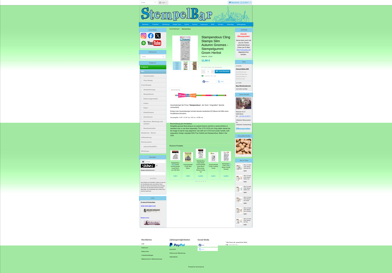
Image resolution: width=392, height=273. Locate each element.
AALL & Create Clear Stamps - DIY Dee (247, 220)
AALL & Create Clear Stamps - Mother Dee (247, 177)
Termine (194, 24)
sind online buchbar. (242, 89)
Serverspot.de (200, 267)
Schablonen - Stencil (148, 133)
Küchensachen (146, 142)
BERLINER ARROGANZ (148, 206)
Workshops (166, 24)
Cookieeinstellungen (147, 255)
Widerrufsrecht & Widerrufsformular (151, 259)
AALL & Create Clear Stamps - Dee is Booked (247, 209)
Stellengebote (241, 24)
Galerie (186, 24)
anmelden (153, 178)
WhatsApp (230, 24)
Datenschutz (145, 251)
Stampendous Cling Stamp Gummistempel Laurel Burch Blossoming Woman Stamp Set (200, 166)
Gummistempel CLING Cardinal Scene (213, 166)
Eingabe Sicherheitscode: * (148, 170)
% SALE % (144, 67)
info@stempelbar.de (243, 50)
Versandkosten (218, 67)
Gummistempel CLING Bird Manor (187, 166)
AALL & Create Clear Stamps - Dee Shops (247, 199)
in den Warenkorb (223, 71)
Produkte (155, 24)
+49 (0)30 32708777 (245, 116)
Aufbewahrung (146, 137)
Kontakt (220, 24)
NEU (142, 71)
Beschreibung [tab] (175, 90)
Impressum (204, 24)
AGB (212, 24)
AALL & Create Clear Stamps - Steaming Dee (247, 166)
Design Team (177, 24)
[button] (209, 81)
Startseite (145, 24)
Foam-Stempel (146, 85)
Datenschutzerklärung (152, 185)
